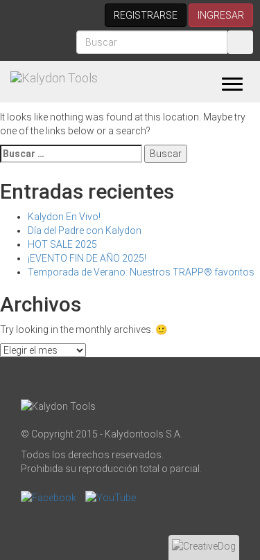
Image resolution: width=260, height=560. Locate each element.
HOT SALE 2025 (62, 244)
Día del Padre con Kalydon (84, 230)
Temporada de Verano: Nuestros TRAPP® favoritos (141, 272)
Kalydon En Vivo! (64, 216)
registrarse (145, 15)
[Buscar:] (71, 154)
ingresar (221, 15)
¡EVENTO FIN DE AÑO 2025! (87, 258)
